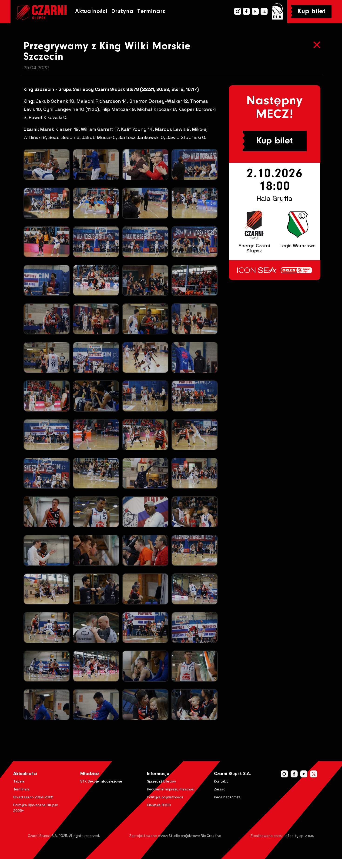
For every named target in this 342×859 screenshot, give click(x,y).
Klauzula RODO (159, 805)
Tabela (18, 781)
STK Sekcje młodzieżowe (101, 781)
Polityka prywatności (165, 797)
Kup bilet (311, 11)
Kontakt (221, 781)
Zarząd (219, 789)
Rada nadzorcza (227, 797)
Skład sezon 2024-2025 (33, 797)
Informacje (158, 774)
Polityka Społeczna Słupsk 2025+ (35, 808)
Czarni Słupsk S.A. (232, 774)
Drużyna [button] (122, 11)
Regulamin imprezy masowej (170, 789)
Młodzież (89, 774)
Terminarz (151, 11)
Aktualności (91, 11)
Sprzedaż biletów (161, 781)
